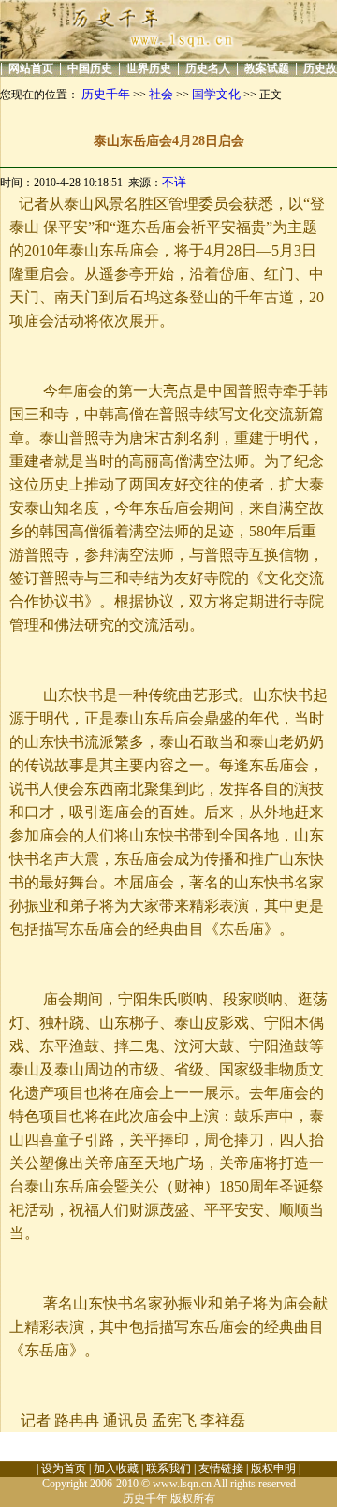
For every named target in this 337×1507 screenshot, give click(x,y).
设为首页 (63, 1468)
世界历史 (148, 68)
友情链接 (220, 1468)
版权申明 (273, 1468)
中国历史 (89, 68)
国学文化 (216, 94)
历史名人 (207, 68)
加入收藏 (116, 1468)
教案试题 (266, 68)
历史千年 (105, 94)
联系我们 (168, 1468)
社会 (161, 94)
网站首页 (30, 68)
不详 (174, 182)
